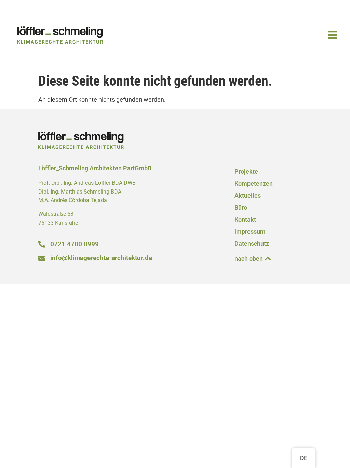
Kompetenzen (253, 183)
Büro (240, 207)
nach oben (248, 258)
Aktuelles (247, 195)
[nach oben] (268, 258)
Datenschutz (251, 243)
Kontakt (245, 219)
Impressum (250, 231)
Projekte (246, 171)
